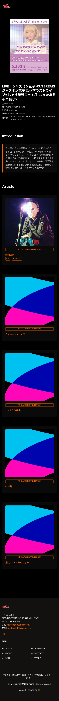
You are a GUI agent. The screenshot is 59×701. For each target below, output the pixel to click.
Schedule (39, 648)
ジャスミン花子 (13, 410)
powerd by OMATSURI (28, 690)
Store (37, 658)
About (8, 653)
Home (8, 648)
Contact (38, 653)
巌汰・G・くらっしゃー (17, 562)
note (7, 658)
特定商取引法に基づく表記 (14, 675)
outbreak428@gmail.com (20, 628)
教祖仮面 (9, 255)
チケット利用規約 (35, 675)
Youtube (18, 259)
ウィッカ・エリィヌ (15, 334)
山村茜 (8, 486)
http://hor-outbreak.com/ (18, 624)
